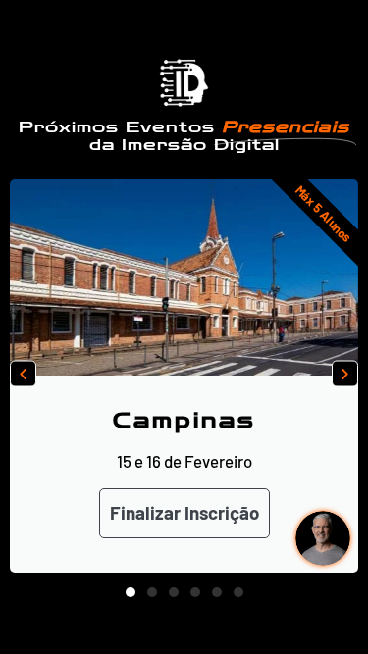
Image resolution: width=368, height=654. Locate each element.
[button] (23, 373)
